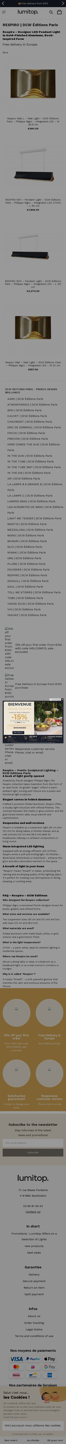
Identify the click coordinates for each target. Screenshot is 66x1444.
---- (5, 731)
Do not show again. (56, 699)
